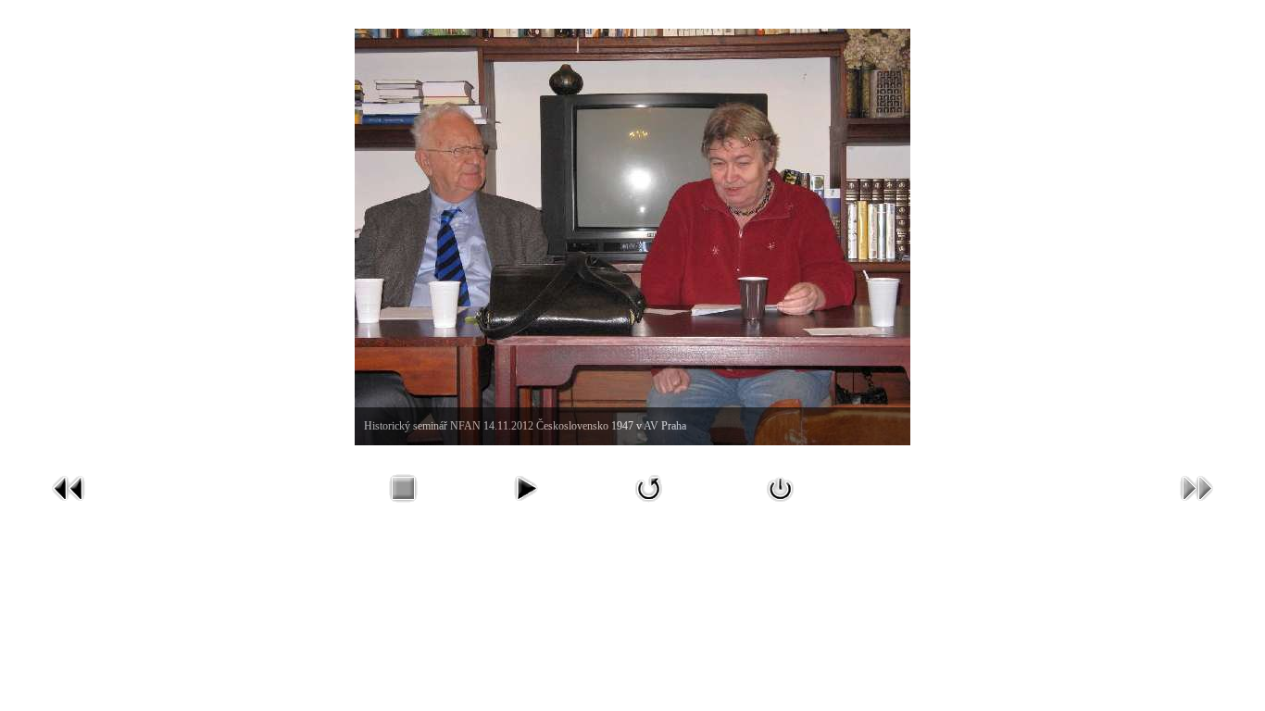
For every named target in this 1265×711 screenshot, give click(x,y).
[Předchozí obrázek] (68, 506)
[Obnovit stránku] (649, 506)
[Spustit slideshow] (525, 506)
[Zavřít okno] (781, 506)
